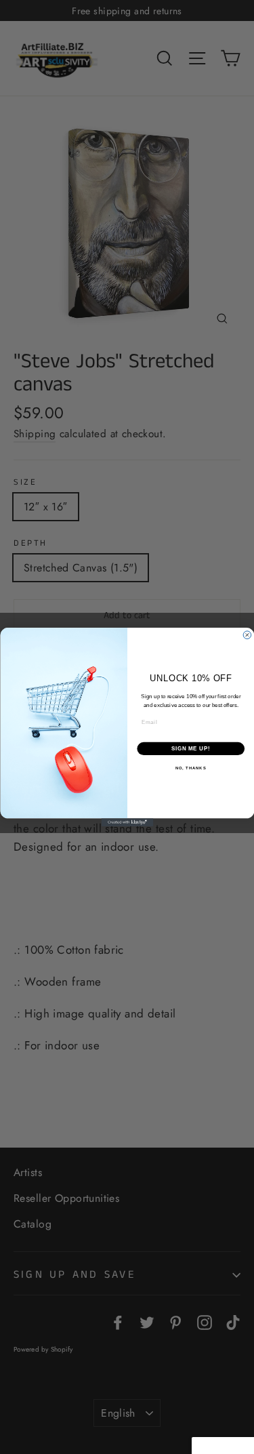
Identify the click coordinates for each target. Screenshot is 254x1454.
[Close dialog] (247, 635)
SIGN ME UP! (190, 748)
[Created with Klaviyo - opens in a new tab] (127, 822)
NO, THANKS (190, 768)
